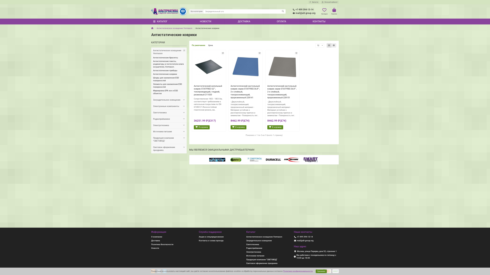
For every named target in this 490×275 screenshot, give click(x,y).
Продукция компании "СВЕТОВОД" (163, 139)
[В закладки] (223, 53)
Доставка (244, 21)
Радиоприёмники (161, 119)
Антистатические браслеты (165, 58)
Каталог (250, 231)
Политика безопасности (162, 244)
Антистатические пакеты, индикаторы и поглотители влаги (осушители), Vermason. (168, 64)
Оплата (281, 21)
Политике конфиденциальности (298, 271)
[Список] (333, 45)
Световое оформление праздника (261, 263)
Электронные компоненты (166, 106)
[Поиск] (282, 11)
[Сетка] (329, 45)
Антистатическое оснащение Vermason (174, 28)
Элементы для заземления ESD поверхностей (167, 85)
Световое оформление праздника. (164, 148)
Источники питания (162, 131)
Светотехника (160, 112)
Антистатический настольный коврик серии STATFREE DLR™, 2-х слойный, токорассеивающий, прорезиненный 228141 (245, 92)
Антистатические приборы (165, 70)
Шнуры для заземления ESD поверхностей (166, 79)
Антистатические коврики (165, 74)
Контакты (319, 21)
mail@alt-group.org (305, 13)
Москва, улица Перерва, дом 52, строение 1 (317, 251)
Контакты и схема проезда (211, 240)
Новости (205, 21)
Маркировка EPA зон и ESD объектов (165, 92)
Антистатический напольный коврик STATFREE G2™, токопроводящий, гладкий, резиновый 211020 (208, 90)
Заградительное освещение (166, 100)
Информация (158, 231)
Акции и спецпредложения (211, 237)
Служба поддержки (210, 231)
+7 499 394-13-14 (304, 9)
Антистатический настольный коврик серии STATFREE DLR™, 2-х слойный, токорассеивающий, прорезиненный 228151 (282, 92)
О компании (156, 237)
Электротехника (161, 125)
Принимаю (321, 271)
